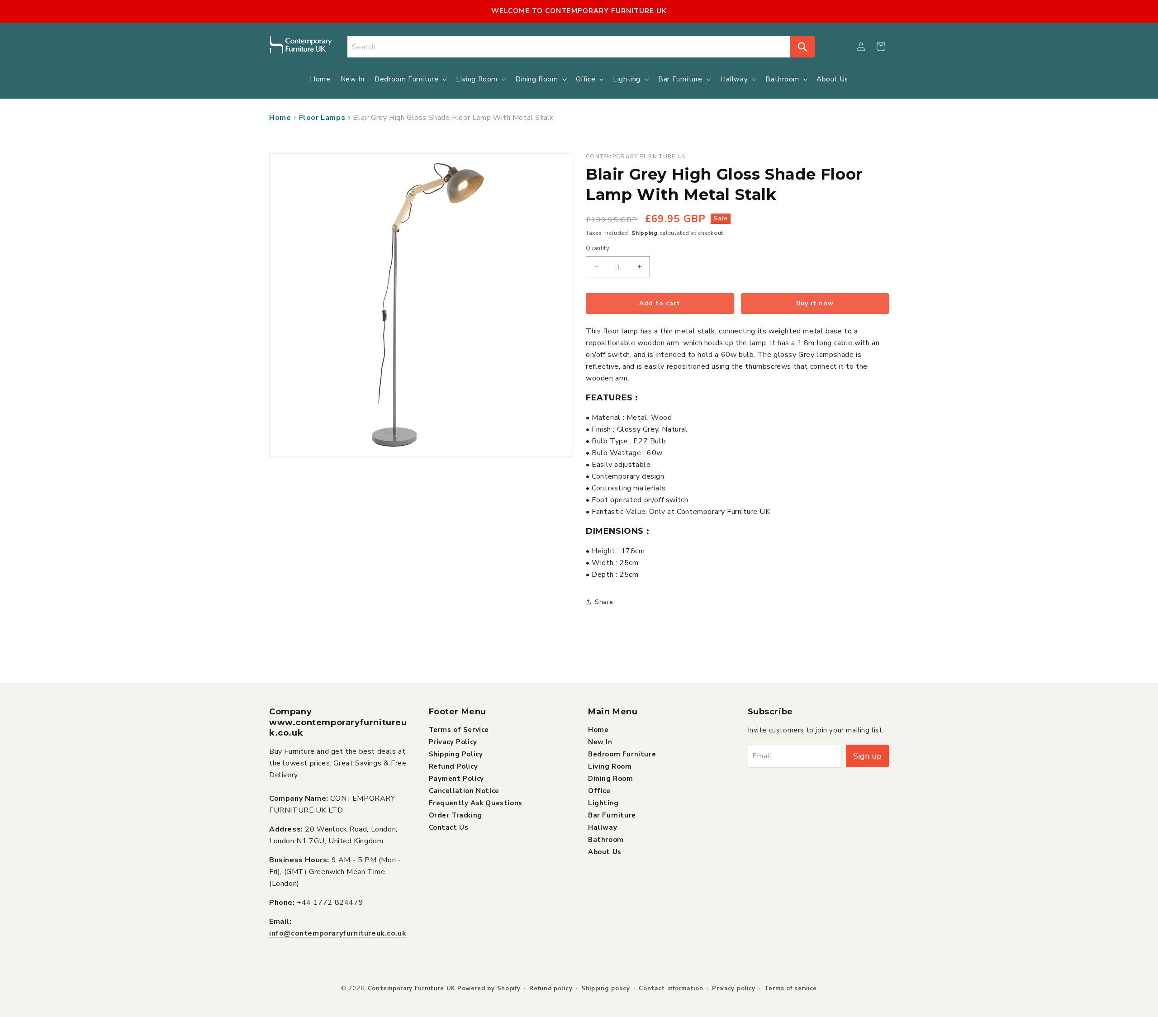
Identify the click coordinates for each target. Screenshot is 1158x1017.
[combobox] (569, 46)
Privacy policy (733, 988)
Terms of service (790, 988)
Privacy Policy (453, 741)
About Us (605, 851)
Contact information (671, 988)
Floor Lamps (322, 118)
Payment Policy (456, 778)
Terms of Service (459, 729)
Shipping (644, 233)
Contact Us (449, 827)
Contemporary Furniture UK (412, 988)
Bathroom (606, 839)
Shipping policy (605, 988)
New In (600, 741)
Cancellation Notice (464, 790)
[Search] (802, 46)
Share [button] (604, 602)
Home (280, 118)
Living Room (610, 765)
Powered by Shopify (489, 988)
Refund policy (550, 988)
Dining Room (610, 778)
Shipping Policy (456, 753)
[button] (881, 47)
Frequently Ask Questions (475, 802)
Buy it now (815, 303)
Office (599, 790)
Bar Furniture (612, 814)
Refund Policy (453, 765)
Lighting (603, 802)
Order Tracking (455, 814)
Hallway (602, 827)
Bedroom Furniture (622, 753)
